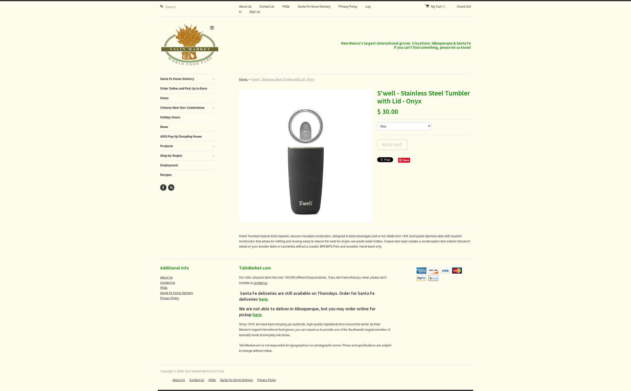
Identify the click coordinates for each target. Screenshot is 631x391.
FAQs (286, 6)
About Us (245, 6)
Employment (169, 165)
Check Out (464, 6)
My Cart (438, 6)
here (263, 299)
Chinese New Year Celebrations (187, 107)
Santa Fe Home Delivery (314, 6)
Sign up (255, 11)
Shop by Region (187, 155)
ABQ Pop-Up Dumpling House (181, 136)
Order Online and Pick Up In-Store (183, 88)
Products (187, 146)
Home (164, 98)
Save (406, 160)
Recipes (166, 174)
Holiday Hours (170, 117)
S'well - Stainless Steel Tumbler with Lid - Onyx (283, 79)
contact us (260, 283)
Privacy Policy (348, 6)
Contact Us (267, 6)
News (164, 127)
